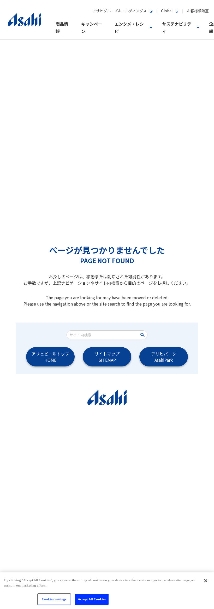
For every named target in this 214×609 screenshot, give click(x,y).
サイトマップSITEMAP (107, 357)
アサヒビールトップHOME (50, 357)
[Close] (205, 581)
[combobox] (103, 334)
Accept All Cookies (92, 599)
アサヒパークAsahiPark (163, 357)
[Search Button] (143, 334)
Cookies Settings (54, 599)
